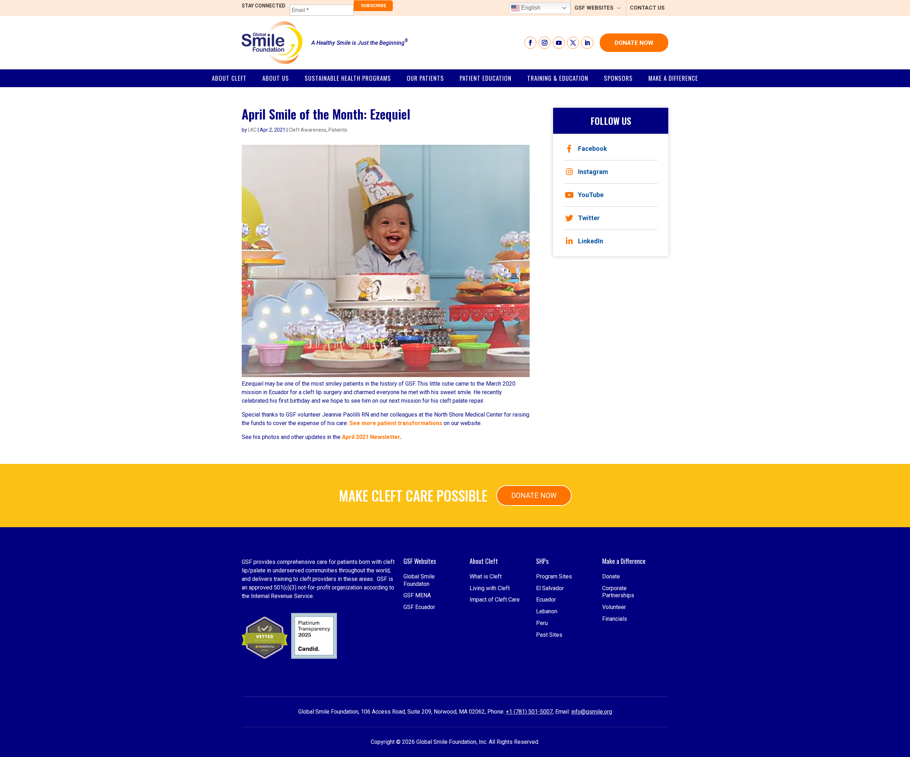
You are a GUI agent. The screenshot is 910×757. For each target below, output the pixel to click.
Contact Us (647, 8)
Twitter (589, 218)
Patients (337, 130)
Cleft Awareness (307, 130)
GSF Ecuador (419, 607)
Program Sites (554, 576)
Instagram (593, 171)
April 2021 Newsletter (371, 437)
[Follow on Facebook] (530, 43)
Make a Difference (673, 78)
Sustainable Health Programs (348, 78)
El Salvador (550, 588)
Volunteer (614, 607)
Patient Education (486, 78)
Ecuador (546, 599)
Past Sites (549, 634)
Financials (614, 618)
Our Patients (425, 78)
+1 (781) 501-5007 (529, 711)
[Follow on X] (573, 43)
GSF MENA (417, 595)
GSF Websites (594, 8)
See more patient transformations (396, 423)
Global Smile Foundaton (419, 580)
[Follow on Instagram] (545, 43)
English (530, 8)
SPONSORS (618, 78)
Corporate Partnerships (618, 592)
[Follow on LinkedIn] (587, 43)
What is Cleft (486, 576)
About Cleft (229, 78)
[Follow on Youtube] (559, 43)
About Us (275, 78)
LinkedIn (590, 241)
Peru (542, 623)
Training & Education (557, 78)
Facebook (592, 148)
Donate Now (634, 42)
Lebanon (546, 611)
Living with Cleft (490, 588)
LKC (252, 130)
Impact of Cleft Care (495, 599)
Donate (611, 576)
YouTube (591, 194)
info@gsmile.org (591, 711)
